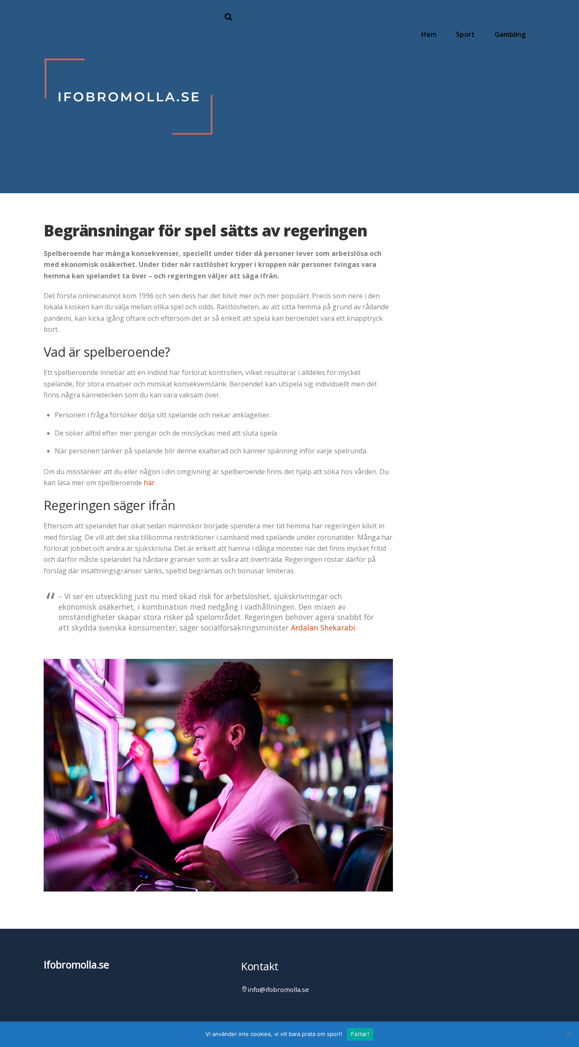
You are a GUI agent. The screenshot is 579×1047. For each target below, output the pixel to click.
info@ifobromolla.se (278, 989)
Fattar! (360, 1033)
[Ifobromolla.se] (128, 177)
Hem (429, 34)
